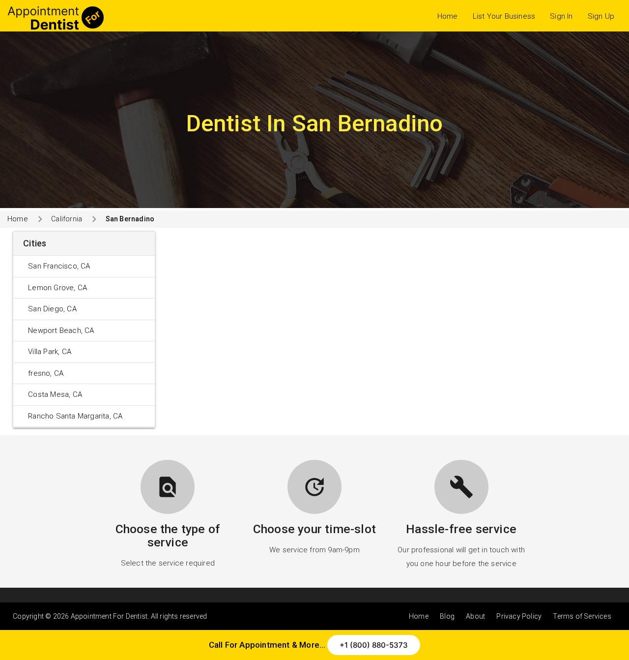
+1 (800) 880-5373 (374, 645)
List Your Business (504, 16)
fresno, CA (45, 373)
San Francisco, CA (59, 266)
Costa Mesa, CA (55, 394)
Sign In (561, 16)
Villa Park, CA (49, 351)
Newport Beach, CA (61, 330)
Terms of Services (582, 616)
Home (447, 16)
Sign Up (601, 16)
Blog (447, 616)
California (66, 219)
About (475, 616)
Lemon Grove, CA (57, 287)
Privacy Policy (519, 616)
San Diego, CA (52, 308)
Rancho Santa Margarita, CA (75, 416)
